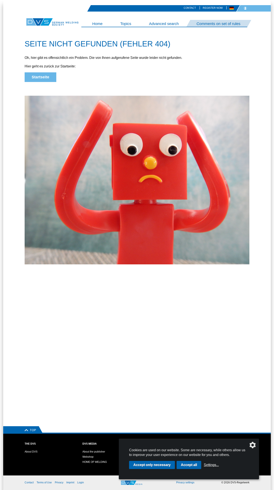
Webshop (88, 456)
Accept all (189, 465)
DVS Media (89, 443)
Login (80, 482)
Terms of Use (44, 482)
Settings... (211, 465)
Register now (213, 7)
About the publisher (93, 451)
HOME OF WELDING (94, 461)
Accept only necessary (152, 465)
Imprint (70, 482)
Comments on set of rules (218, 24)
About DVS (31, 451)
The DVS (30, 443)
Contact (190, 7)
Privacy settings (185, 482)
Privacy (59, 482)
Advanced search (164, 24)
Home (97, 24)
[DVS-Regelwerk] (41, 22)
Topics (125, 24)
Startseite (40, 77)
